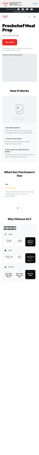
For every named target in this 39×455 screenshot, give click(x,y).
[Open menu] (34, 16)
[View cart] (29, 17)
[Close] (1, 3)
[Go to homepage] (5, 18)
